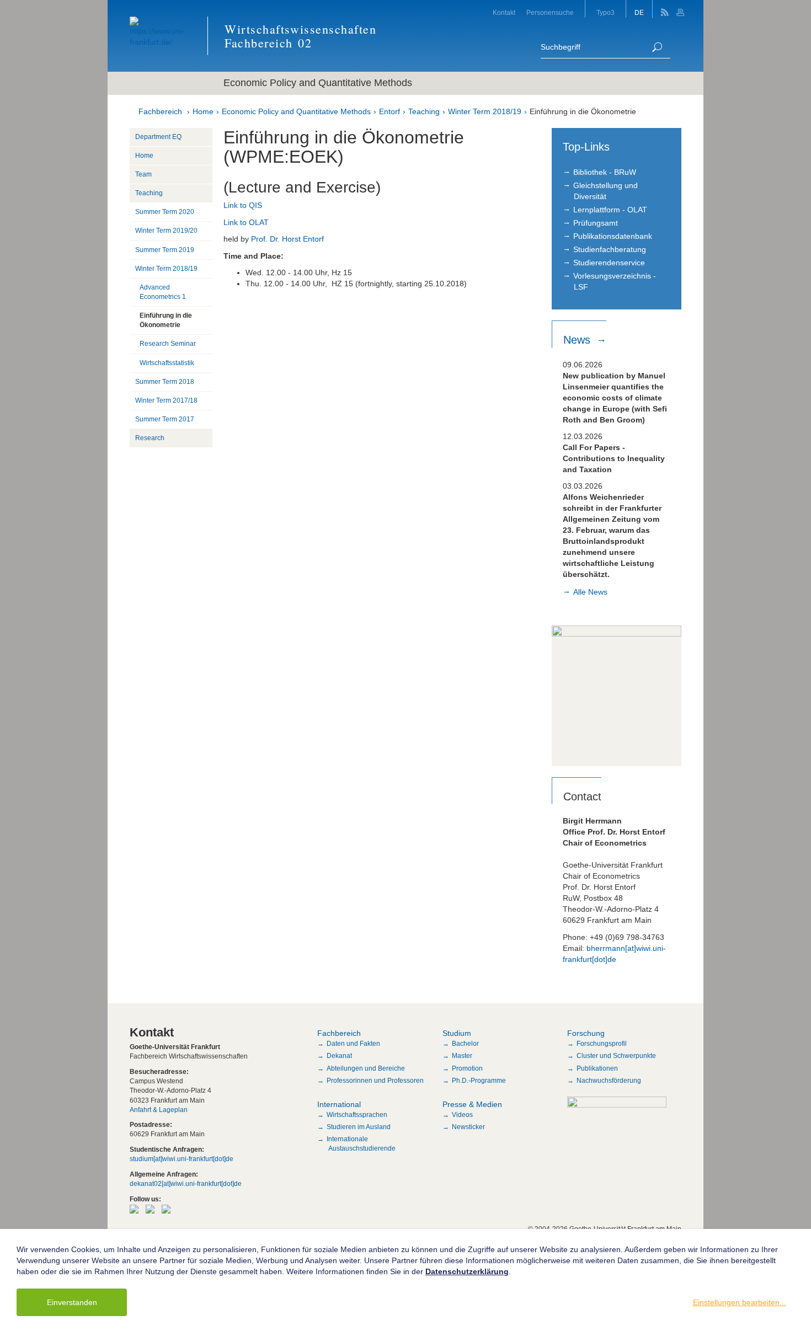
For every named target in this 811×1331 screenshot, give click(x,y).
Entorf (389, 111)
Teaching (424, 111)
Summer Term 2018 (164, 382)
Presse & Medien (472, 1104)
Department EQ (158, 137)
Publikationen (597, 1068)
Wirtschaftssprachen (357, 1115)
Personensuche (550, 13)
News (578, 340)
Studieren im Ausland (359, 1127)
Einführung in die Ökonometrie (583, 111)
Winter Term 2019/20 (166, 230)
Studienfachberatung (609, 249)
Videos (462, 1115)
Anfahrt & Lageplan (159, 1110)
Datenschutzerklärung (467, 1271)
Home (203, 111)
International (339, 1104)
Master (462, 1056)
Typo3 (605, 13)
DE (639, 13)
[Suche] (657, 47)
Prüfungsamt (595, 222)
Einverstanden (72, 1302)
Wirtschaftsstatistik (167, 363)
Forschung (586, 1033)
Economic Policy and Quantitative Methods (296, 111)
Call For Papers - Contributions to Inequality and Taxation (614, 458)
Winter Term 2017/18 (166, 400)
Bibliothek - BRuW (604, 172)
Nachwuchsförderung (609, 1080)
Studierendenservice (609, 262)
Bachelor (465, 1043)
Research (149, 438)
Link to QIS (242, 205)
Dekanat (339, 1056)
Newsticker (468, 1127)
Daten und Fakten (353, 1043)
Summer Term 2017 (164, 419)
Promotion (467, 1068)
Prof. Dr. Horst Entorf (287, 238)
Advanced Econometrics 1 (163, 292)
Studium (456, 1033)
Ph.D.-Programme (479, 1080)
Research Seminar (168, 344)
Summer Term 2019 (164, 250)
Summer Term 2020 (164, 212)
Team (143, 174)
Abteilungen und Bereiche (366, 1068)
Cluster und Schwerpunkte (616, 1056)
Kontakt (504, 13)
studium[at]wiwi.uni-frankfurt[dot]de (181, 1159)
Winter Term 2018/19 (484, 111)
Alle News (590, 591)
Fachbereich (160, 111)
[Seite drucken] (682, 9)
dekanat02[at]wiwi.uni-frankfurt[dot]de (186, 1184)
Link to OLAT (246, 222)
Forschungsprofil (602, 1043)
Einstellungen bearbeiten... (739, 1302)
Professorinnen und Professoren (375, 1080)
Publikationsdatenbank (612, 236)
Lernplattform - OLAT (610, 209)
